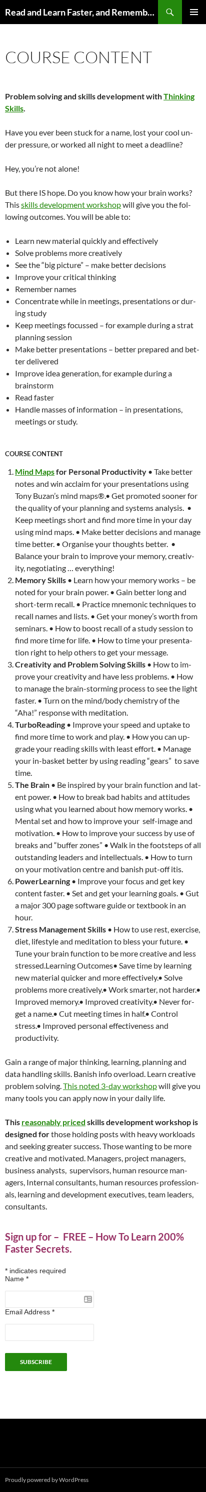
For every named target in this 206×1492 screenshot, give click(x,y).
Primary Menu (194, 12)
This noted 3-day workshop (110, 1086)
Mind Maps (34, 471)
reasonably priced (54, 1122)
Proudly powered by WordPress (46, 1479)
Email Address (29, 1312)
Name (16, 1279)
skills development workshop (71, 204)
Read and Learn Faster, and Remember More (81, 12)
